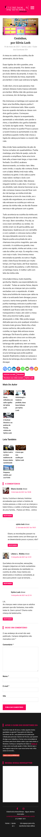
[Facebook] (5, 369)
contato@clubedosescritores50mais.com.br (20, 816)
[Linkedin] (14, 369)
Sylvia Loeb (26, 47)
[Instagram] (32, 369)
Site (4, 696)
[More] (36, 369)
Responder (8, 516)
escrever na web (9, 374)
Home (7, 823)
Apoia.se (34, 744)
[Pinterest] (18, 369)
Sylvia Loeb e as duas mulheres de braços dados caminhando (8, 457)
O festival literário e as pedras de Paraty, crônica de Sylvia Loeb (7, 426)
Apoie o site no (8, 755)
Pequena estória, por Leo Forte (7, 475)
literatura (20, 374)
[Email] (27, 369)
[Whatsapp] (23, 369)
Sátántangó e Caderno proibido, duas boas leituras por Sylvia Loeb (20, 403)
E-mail (6, 686)
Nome (6, 676)
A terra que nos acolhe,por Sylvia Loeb (19, 456)
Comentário (8, 645)
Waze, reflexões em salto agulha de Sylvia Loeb (8, 402)
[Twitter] (9, 369)
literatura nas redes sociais (13, 378)
